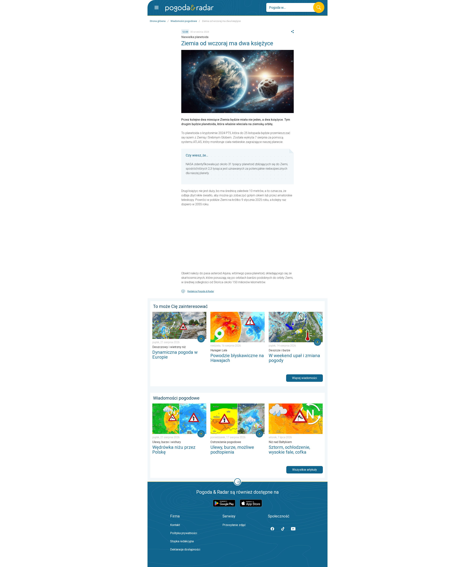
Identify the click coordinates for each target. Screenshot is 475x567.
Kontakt (175, 525)
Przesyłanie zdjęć (234, 525)
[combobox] (292, 7)
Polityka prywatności (183, 533)
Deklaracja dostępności (185, 549)
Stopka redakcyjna (182, 541)
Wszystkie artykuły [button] (304, 469)
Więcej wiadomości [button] (304, 378)
